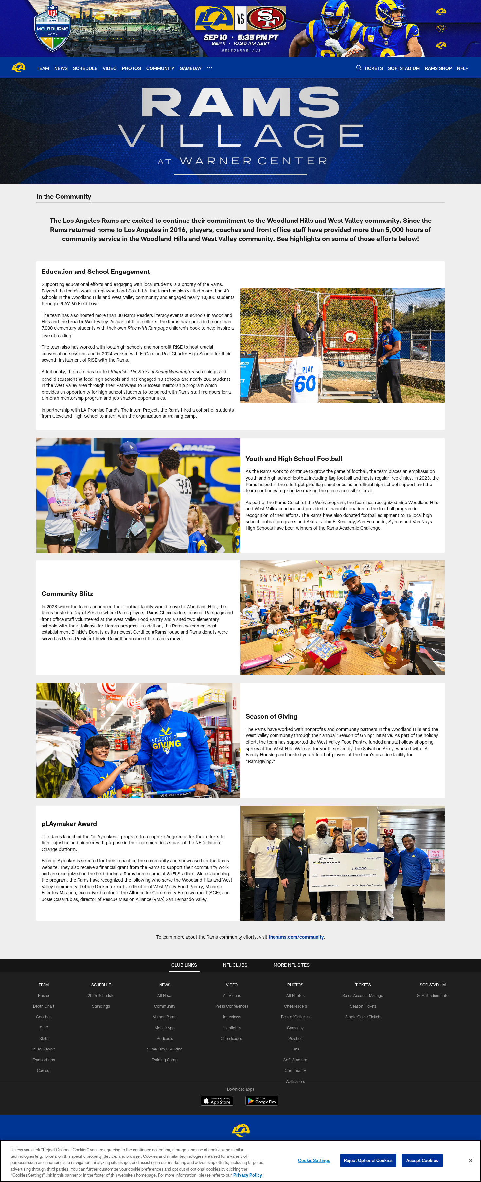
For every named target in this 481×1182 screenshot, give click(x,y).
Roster (43, 995)
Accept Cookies (422, 1160)
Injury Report (43, 1049)
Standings (101, 1006)
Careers (43, 1070)
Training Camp (165, 1059)
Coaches (43, 1016)
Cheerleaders (232, 1038)
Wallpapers (295, 1081)
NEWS (164, 984)
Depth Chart (43, 1006)
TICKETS (363, 984)
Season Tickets (363, 1006)
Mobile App (165, 1027)
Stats (43, 1038)
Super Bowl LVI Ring (165, 1049)
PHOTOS (295, 984)
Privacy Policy (247, 1175)
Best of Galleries (295, 1016)
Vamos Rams (164, 1016)
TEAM (44, 984)
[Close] (470, 1161)
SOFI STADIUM (433, 984)
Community (164, 1006)
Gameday (295, 1027)
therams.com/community (296, 937)
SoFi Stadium (295, 1059)
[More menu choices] (209, 67)
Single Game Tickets (363, 1016)
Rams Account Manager (363, 995)
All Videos (232, 995)
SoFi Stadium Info (433, 995)
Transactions (44, 1059)
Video (232, 984)
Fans (295, 1049)
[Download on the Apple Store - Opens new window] (217, 1101)
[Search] (359, 67)
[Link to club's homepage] (18, 67)
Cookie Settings (314, 1160)
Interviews (232, 1016)
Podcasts (165, 1038)
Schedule (101, 984)
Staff (44, 1027)
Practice (295, 1038)
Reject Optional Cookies (368, 1160)
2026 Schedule (101, 995)
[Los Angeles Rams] (240, 1131)
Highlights (232, 1027)
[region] (240, 1161)
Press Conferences (231, 1006)
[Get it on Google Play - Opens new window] (262, 1104)
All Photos (295, 995)
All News (164, 995)
